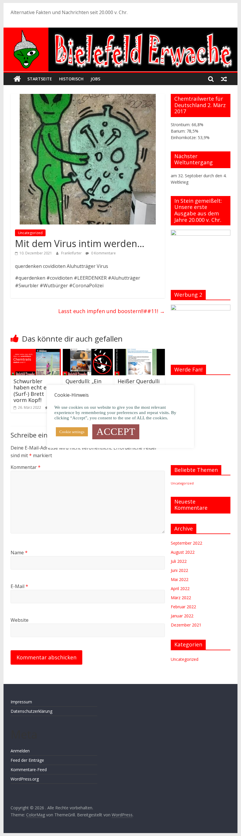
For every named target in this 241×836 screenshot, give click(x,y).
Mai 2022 (179, 579)
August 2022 (183, 552)
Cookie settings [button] (71, 432)
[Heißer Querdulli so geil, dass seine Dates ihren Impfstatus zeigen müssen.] (140, 352)
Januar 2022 (182, 616)
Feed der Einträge (27, 760)
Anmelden (20, 751)
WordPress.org (25, 779)
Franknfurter (72, 253)
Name (19, 552)
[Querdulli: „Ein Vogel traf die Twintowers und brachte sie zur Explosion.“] (88, 352)
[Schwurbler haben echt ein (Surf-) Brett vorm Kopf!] (36, 352)
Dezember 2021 (186, 625)
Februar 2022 (183, 606)
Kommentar (26, 467)
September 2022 (186, 543)
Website (20, 620)
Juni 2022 (179, 570)
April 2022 (180, 588)
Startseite (39, 79)
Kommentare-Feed (29, 769)
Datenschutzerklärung (31, 711)
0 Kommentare (103, 253)
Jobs (95, 79)
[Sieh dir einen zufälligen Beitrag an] (223, 79)
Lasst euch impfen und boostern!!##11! (111, 311)
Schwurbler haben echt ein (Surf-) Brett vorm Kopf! (32, 391)
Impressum (21, 702)
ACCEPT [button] (115, 431)
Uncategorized (30, 232)
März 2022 (181, 597)
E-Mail (19, 586)
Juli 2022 (179, 561)
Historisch (71, 79)
